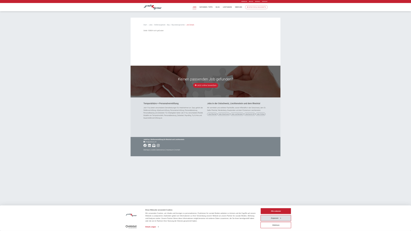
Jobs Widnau (261, 114)
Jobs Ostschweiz (224, 114)
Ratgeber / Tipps (206, 7)
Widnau (257, 1)
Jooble (153, 150)
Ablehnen (275, 225)
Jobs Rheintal (212, 114)
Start (145, 25)
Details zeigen (150, 227)
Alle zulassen (276, 211)
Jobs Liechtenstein (237, 114)
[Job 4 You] (152, 7)
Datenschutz (160, 150)
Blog (218, 7)
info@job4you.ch (150, 142)
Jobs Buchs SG (249, 114)
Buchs (251, 1)
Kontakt (265, 1)
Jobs (194, 7)
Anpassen (274, 218)
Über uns (238, 7)
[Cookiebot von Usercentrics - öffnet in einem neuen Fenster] (131, 226)
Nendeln (244, 1)
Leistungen (227, 7)
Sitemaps (146, 150)
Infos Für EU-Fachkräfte (257, 7)
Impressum (170, 150)
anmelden (265, 153)
